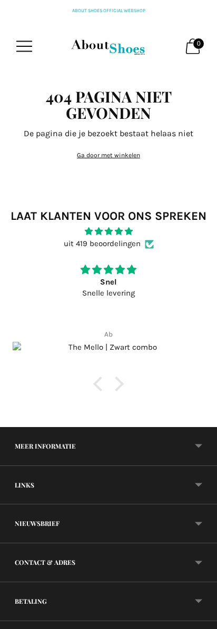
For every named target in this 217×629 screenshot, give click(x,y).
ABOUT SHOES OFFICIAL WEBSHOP (108, 10)
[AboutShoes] (108, 46)
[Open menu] (24, 46)
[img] (108, 231)
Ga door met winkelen (108, 155)
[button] (100, 384)
